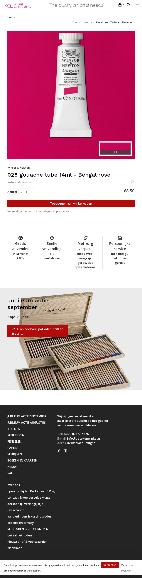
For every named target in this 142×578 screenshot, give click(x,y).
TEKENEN (13, 429)
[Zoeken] (129, 5)
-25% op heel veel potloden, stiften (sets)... (37, 331)
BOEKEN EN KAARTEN (22, 460)
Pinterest (128, 22)
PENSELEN (14, 441)
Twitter (115, 22)
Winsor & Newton (18, 167)
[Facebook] (58, 451)
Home (11, 17)
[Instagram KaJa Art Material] (65, 451)
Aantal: (12, 192)
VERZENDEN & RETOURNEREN (27, 529)
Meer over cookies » (127, 567)
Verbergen (110, 564)
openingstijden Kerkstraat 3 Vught (32, 491)
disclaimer (14, 548)
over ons (13, 485)
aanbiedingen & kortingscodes (29, 516)
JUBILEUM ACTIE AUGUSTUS (26, 423)
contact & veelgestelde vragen (29, 497)
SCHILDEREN (15, 435)
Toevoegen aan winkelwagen (71, 203)
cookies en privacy (20, 523)
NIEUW (12, 467)
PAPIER (12, 448)
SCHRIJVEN (14, 454)
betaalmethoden (19, 535)
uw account (15, 510)
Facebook (102, 22)
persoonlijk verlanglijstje (25, 504)
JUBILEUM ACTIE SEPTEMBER (26, 416)
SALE (10, 473)
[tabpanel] (71, 95)
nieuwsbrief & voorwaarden (27, 542)
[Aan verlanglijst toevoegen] (132, 182)
